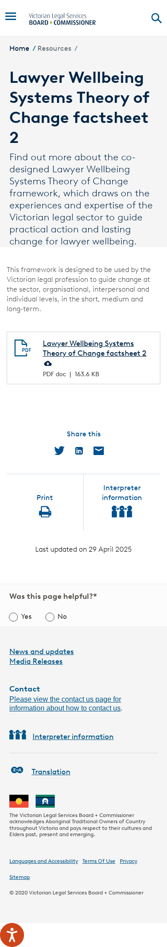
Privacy (128, 861)
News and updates (41, 651)
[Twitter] (59, 450)
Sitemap (19, 877)
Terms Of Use (98, 861)
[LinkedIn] (79, 450)
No (62, 616)
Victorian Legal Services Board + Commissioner (86, 892)
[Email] (99, 450)
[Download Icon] (47, 362)
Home (19, 48)
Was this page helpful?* (53, 596)
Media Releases (36, 661)
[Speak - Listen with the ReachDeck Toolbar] (12, 935)
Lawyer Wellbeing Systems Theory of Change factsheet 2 (95, 348)
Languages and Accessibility (43, 861)
